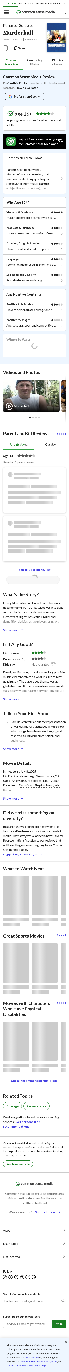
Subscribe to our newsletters (21, 1316)
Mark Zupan (51, 780)
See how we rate (18, 1164)
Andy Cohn (19, 780)
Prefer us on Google (27, 96)
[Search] (63, 1301)
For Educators (26, 3)
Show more (11, 630)
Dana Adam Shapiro (32, 785)
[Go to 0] (30, 417)
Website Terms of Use (31, 1361)
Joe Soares (34, 780)
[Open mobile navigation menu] (6, 12)
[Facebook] (16, 1277)
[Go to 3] (39, 417)
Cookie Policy (31, 1357)
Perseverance (36, 1106)
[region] (34, 1355)
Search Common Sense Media (21, 1294)
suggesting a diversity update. (24, 854)
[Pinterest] (22, 1277)
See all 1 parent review (35, 569)
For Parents (10, 3)
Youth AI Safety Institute (48, 3)
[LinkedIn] (34, 1277)
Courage (12, 1106)
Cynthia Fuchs (17, 83)
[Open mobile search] (64, 12)
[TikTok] (28, 1277)
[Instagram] (5, 1277)
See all (61, 433)
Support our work (48, 1212)
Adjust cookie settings (33, 1365)
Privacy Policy (50, 1361)
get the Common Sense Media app (41, 141)
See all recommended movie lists (34, 1080)
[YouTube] (10, 1277)
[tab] (11, 62)
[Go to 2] (36, 417)
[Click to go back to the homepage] (35, 12)
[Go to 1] (33, 417)
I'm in (59, 1324)
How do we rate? (27, 87)
